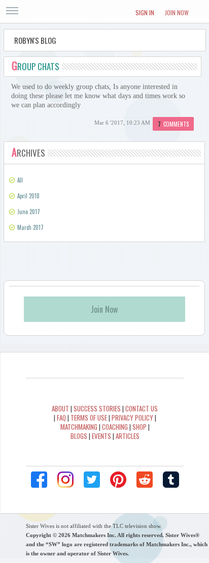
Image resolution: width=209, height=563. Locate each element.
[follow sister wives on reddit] (144, 479)
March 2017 (30, 227)
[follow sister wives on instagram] (65, 479)
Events (101, 436)
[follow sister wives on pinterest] (118, 479)
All (20, 180)
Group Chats (35, 66)
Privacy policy (132, 417)
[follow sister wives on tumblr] (171, 479)
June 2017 (28, 212)
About (60, 408)
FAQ (61, 417)
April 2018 (28, 196)
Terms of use (89, 417)
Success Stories (97, 408)
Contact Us (141, 408)
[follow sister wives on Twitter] (92, 479)
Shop (139, 427)
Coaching (115, 427)
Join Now (177, 12)
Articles (128, 436)
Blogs (79, 436)
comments (173, 124)
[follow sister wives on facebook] (39, 479)
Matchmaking (78, 427)
